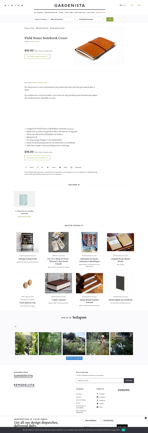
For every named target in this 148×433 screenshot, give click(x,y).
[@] (20, 327)
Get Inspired (38, 12)
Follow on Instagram (75, 358)
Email (100, 407)
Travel (61, 12)
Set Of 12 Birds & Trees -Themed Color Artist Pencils (58, 261)
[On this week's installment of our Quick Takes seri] (97, 343)
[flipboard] (5, 5)
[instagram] (12, 5)
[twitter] (18, 5)
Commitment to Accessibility (81, 406)
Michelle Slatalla (25, 216)
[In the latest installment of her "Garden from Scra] (74, 343)
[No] (145, 430)
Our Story (91, 12)
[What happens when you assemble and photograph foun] (50, 343)
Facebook (102, 400)
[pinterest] (8, 5)
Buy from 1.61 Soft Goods (36, 56)
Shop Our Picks (80, 12)
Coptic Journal (58, 300)
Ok (123, 430)
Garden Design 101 (51, 12)
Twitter (101, 403)
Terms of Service (81, 400)
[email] (22, 5)
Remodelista (100, 12)
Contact (78, 397)
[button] (122, 5)
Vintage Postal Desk (27, 259)
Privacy (78, 403)
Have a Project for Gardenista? (81, 411)
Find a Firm (69, 12)
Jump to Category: (41, 19)
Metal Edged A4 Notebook (120, 300)
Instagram (102, 397)
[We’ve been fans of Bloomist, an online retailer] (26, 343)
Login (139, 5)
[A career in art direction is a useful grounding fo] (121, 343)
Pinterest (102, 394)
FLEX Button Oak (27, 303)
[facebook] (15, 5)
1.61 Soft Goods (35, 41)
